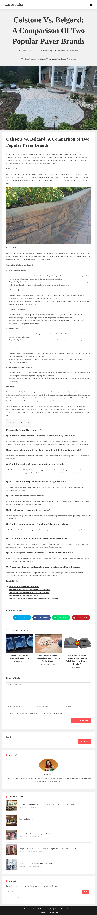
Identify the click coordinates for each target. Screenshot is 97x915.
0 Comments (60, 51)
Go (85, 892)
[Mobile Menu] (91, 5)
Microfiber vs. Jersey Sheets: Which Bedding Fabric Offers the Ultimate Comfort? (77, 659)
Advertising (27, 909)
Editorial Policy (37, 909)
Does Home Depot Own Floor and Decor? (23, 595)
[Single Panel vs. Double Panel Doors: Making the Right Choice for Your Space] (11, 849)
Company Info (48, 909)
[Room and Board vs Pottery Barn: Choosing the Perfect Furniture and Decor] (11, 805)
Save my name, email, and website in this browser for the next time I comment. (36, 713)
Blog (50, 51)
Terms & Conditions (67, 909)
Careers (57, 909)
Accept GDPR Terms (16, 898)
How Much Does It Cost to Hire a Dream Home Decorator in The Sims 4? (34, 598)
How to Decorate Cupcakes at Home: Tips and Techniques (29, 589)
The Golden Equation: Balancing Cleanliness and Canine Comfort (48, 658)
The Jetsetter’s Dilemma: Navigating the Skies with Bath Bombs (42, 834)
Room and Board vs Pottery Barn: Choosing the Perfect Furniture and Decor (47, 804)
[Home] (22, 59)
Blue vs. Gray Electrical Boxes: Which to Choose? (20, 656)
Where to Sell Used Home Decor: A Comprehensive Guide (29, 592)
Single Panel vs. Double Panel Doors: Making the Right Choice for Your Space (48, 849)
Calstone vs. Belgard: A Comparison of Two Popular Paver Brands (53, 59)
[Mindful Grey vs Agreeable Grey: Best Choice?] (11, 864)
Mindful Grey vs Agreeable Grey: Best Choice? (36, 863)
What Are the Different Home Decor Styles (24, 586)
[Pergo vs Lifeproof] (11, 820)
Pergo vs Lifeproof (26, 819)
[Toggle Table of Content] (26, 423)
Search (8, 737)
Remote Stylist (14, 4)
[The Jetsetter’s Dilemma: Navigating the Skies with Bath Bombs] (11, 835)
